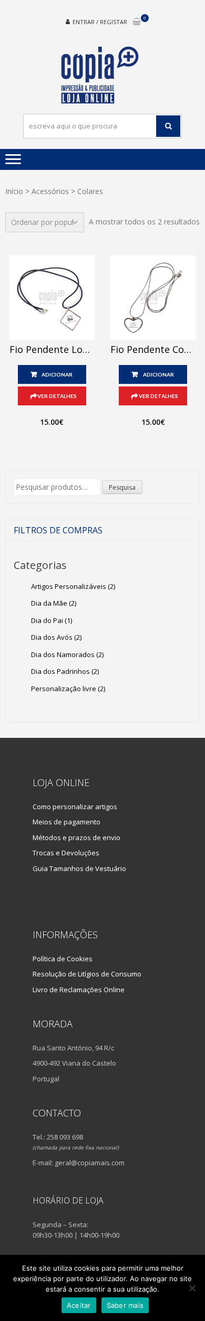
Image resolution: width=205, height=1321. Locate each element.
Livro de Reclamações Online (79, 989)
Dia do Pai (51, 620)
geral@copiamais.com (90, 1162)
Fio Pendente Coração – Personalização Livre (153, 350)
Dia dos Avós (56, 637)
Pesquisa (122, 487)
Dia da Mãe (53, 603)
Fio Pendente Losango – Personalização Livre (52, 350)
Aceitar (79, 1305)
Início (14, 191)
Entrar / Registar (100, 22)
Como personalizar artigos (75, 806)
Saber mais (125, 1305)
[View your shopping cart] (136, 22)
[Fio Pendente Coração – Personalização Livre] (153, 297)
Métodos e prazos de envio (76, 837)
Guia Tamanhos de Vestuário (79, 868)
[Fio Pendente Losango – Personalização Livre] (52, 297)
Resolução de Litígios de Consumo (87, 974)
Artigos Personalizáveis (73, 586)
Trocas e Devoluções (66, 852)
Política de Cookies (63, 958)
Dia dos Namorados (67, 654)
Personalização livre (68, 688)
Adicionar (57, 374)
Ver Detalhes (57, 396)
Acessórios (50, 191)
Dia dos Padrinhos (65, 671)
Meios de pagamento (66, 821)
